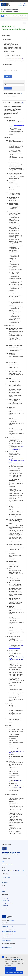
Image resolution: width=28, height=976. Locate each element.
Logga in (20, 5)
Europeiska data (5, 900)
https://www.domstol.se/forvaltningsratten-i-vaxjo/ (16, 786)
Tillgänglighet (4, 882)
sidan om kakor (17, 959)
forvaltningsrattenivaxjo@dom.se (16, 781)
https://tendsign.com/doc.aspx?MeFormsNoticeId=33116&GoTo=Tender (16, 460)
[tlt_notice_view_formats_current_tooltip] (22, 102)
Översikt (3, 891)
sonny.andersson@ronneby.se (16, 125)
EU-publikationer (5, 908)
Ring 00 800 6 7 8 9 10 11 (7, 926)
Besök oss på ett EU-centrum (8, 933)
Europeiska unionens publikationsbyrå (11, 852)
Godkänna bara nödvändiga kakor (14, 972)
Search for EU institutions (7, 940)
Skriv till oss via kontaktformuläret (9, 931)
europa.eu (12, 920)
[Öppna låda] (3, 24)
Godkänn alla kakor (10, 969)
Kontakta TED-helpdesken (7, 864)
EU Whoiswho (5, 905)
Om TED (3, 888)
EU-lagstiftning (5, 898)
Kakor (3, 879)
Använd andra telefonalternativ (8, 929)
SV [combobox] (5, 73)
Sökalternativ (24, 18)
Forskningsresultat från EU (7, 903)
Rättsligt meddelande (6, 877)
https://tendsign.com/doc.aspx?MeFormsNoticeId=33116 (16, 448)
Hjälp (3, 861)
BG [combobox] (6, 84)
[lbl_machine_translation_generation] (21, 93)
